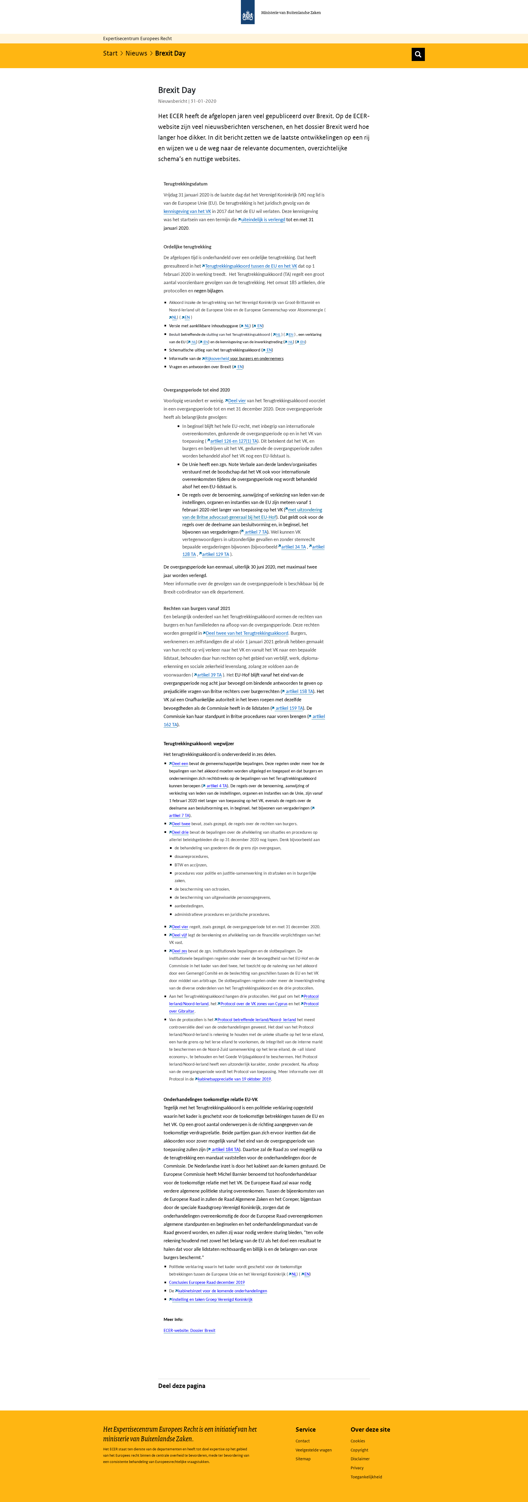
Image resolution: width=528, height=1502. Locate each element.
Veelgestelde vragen (314, 1450)
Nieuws (136, 53)
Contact (303, 1440)
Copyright (359, 1450)
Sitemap (303, 1458)
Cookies (358, 1440)
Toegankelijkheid (366, 1476)
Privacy (357, 1467)
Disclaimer (360, 1458)
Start (110, 53)
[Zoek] (418, 54)
